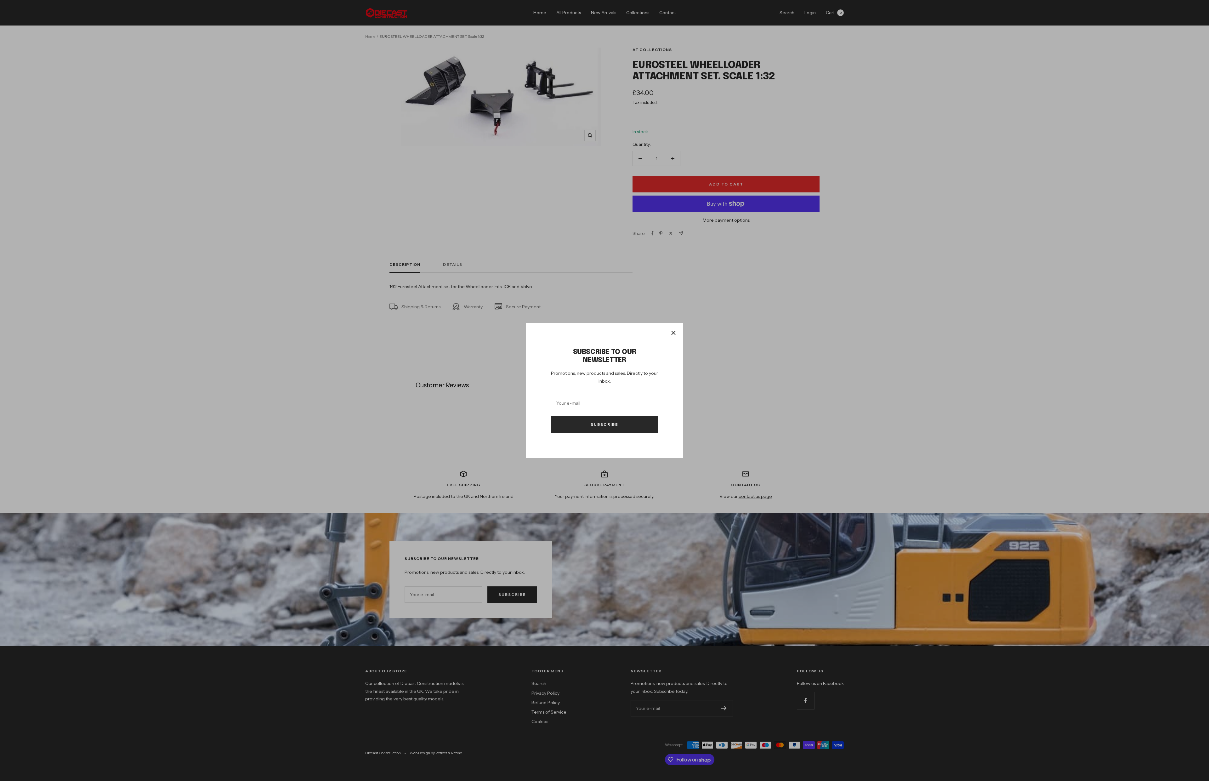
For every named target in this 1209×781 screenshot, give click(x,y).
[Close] (673, 333)
